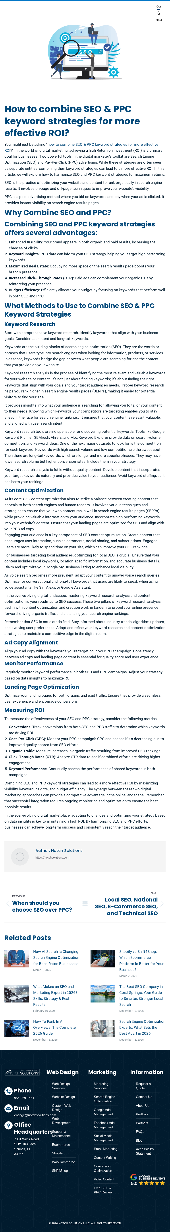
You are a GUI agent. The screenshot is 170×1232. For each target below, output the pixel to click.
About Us (142, 1105)
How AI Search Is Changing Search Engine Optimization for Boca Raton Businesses (56, 957)
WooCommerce (63, 1162)
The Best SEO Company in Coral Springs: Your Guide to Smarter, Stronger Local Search (141, 995)
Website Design (63, 1097)
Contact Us (144, 1097)
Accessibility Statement (145, 1151)
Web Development (61, 1121)
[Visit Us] (27, 1139)
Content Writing (105, 1157)
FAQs (140, 1131)
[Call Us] (27, 1095)
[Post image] (16, 958)
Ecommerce (61, 1144)
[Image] (148, 1179)
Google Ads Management (103, 1112)
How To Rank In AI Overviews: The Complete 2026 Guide (54, 1027)
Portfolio (142, 1114)
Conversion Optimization (103, 1168)
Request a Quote (143, 1086)
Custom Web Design (61, 1108)
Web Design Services (61, 1086)
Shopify (57, 1153)
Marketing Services (101, 1086)
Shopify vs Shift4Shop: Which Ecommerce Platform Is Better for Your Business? (141, 960)
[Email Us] (27, 1113)
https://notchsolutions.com (52, 857)
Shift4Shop (60, 1170)
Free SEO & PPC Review (103, 1190)
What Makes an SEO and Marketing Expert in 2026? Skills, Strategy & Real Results (55, 995)
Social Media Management (103, 1138)
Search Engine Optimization (104, 1099)
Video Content (104, 1179)
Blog (139, 1140)
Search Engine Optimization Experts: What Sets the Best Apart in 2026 (142, 1027)
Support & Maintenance (61, 1134)
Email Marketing (105, 1149)
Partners (142, 1123)
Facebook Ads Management (104, 1125)
